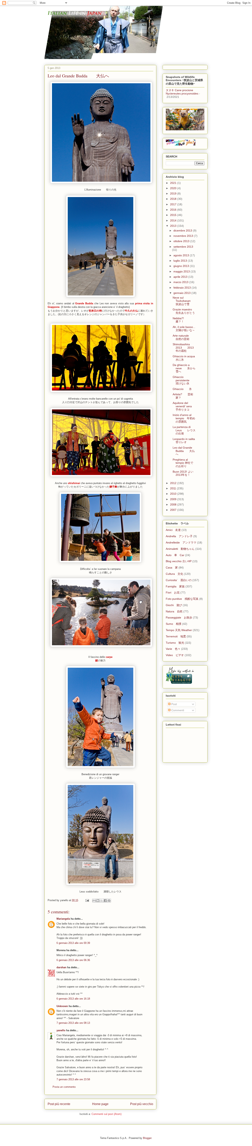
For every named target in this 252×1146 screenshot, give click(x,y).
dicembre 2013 (183, 230)
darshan (61, 967)
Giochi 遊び (174, 605)
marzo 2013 (181, 282)
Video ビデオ (175, 655)
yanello (61, 1030)
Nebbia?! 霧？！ (181, 320)
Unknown (62, 1006)
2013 (173, 225)
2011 (173, 488)
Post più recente (59, 1104)
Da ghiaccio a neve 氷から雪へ (184, 368)
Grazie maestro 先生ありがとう (185, 311)
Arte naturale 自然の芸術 (183, 337)
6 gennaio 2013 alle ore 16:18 (73, 998)
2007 (173, 509)
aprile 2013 (180, 276)
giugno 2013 (181, 266)
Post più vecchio (141, 1104)
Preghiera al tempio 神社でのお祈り (183, 463)
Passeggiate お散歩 (179, 617)
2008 (173, 504)
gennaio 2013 (182, 292)
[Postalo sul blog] (98, 901)
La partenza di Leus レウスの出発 (184, 430)
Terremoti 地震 (176, 636)
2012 (173, 483)
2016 (173, 209)
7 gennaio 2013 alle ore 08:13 (73, 1022)
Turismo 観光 (175, 642)
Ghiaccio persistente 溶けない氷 (184, 380)
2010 (173, 493)
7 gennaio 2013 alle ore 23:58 (73, 1079)
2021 (173, 182)
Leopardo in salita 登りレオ (186, 440)
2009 (173, 499)
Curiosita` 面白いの (179, 580)
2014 (173, 220)
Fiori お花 (173, 592)
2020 (173, 188)
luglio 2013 (180, 260)
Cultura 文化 (174, 573)
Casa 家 (172, 567)
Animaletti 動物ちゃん (180, 548)
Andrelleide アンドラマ (181, 542)
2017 (173, 204)
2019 (173, 193)
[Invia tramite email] (94, 901)
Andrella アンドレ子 (179, 536)
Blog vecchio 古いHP (179, 561)
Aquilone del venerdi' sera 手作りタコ (185, 406)
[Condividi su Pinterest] (109, 901)
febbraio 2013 (182, 287)
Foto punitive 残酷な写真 (182, 598)
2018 (173, 198)
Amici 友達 (173, 529)
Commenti (177, 710)
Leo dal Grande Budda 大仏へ (184, 451)
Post (173, 704)
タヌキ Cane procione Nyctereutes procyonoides (182, 92)
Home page (100, 1104)
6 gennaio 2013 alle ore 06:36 (73, 960)
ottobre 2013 (181, 241)
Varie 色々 (173, 648)
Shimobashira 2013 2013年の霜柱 (183, 348)
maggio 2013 (182, 271)
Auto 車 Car (175, 555)
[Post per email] (87, 900)
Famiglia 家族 (175, 586)
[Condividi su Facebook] (105, 901)
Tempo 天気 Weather (179, 630)
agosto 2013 (181, 255)
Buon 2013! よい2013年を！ (183, 473)
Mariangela (63, 918)
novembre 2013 (183, 235)
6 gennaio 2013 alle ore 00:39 (73, 942)
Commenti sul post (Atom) (106, 1114)
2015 (173, 215)
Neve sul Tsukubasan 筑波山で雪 (184, 301)
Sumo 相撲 (173, 623)
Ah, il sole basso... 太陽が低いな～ (187, 328)
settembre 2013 (183, 246)
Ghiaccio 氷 (182, 389)
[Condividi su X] (102, 901)
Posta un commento (64, 1086)
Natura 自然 (174, 611)
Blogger (147, 1138)
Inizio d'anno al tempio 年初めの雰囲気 (184, 418)
